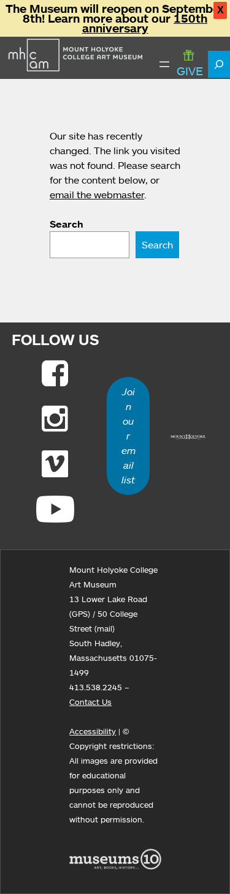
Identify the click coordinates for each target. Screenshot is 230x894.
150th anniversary (145, 23)
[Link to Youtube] (55, 509)
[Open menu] (164, 64)
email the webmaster (97, 194)
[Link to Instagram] (55, 418)
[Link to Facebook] (55, 373)
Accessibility (92, 731)
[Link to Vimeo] (55, 463)
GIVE (190, 71)
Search (66, 224)
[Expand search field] (219, 64)
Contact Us (90, 702)
